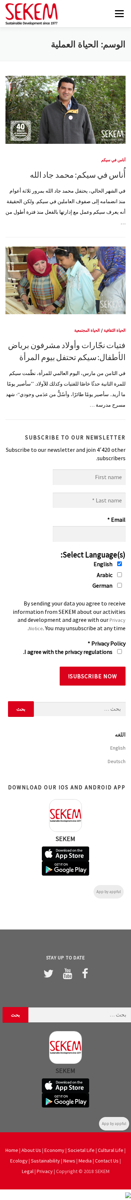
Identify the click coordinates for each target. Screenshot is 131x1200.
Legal (27, 1171)
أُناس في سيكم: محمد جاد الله (78, 175)
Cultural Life (110, 1150)
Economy (54, 1150)
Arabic (105, 575)
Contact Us (107, 1160)
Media (85, 1160)
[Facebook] (85, 973)
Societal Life (81, 1150)
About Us (31, 1150)
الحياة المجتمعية (87, 330)
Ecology (19, 1160)
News (69, 1160)
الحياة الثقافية (115, 330)
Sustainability (45, 1160)
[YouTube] (67, 973)
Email (116, 519)
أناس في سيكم (113, 159)
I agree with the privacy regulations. (68, 651)
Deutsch (117, 761)
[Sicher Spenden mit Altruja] (128, 1194)
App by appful (108, 891)
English (104, 564)
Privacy (45, 1171)
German (103, 585)
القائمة (119, 13)
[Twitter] (48, 973)
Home (11, 1150)
